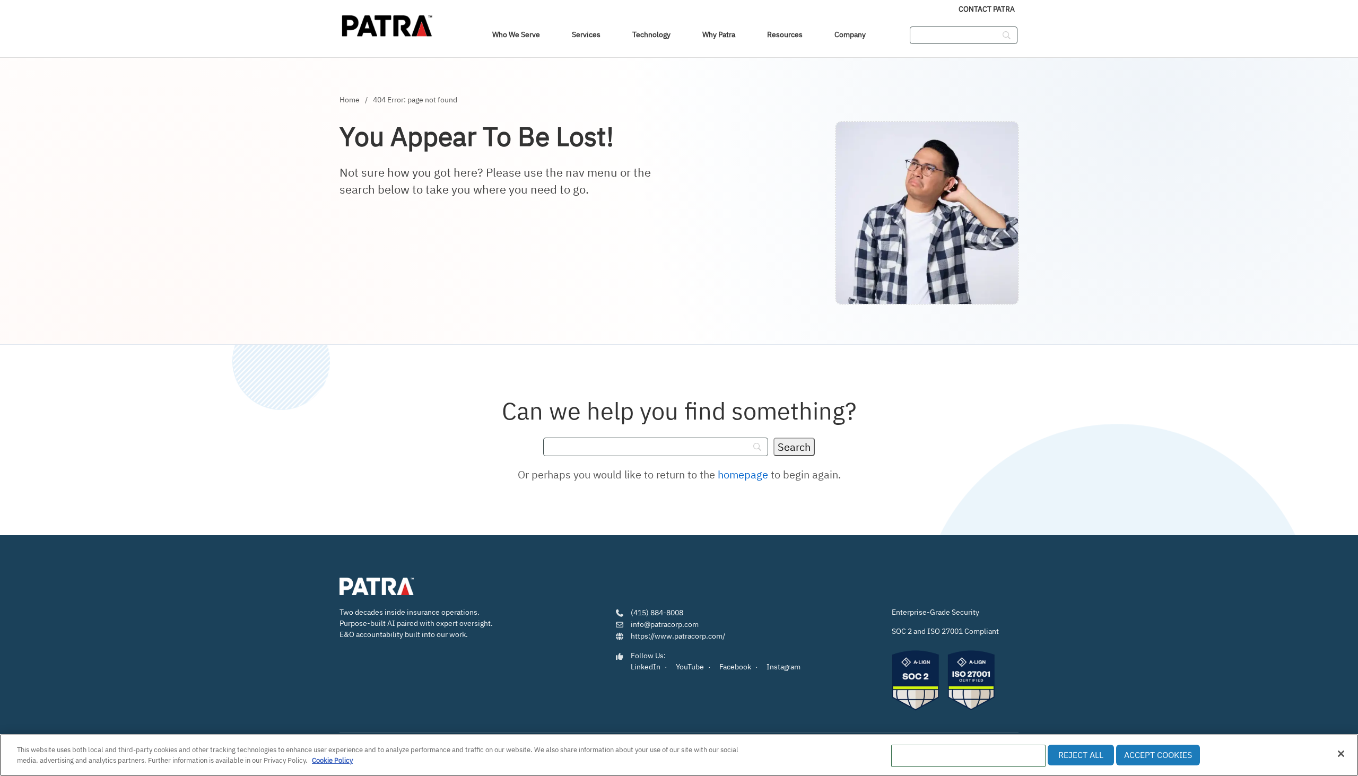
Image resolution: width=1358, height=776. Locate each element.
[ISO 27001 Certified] (971, 680)
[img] (387, 24)
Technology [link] (651, 34)
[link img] (377, 587)
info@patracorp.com (665, 624)
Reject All (1080, 754)
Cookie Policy (332, 759)
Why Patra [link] (718, 34)
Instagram (783, 667)
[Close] (1341, 753)
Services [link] (586, 34)
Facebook (735, 667)
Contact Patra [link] (987, 9)
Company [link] (850, 34)
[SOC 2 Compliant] (915, 680)
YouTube (690, 667)
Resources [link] (785, 34)
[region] (679, 755)
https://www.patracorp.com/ (678, 636)
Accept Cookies (1158, 754)
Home (350, 99)
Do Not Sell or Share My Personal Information (968, 755)
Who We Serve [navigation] (516, 34)
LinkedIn (645, 667)
